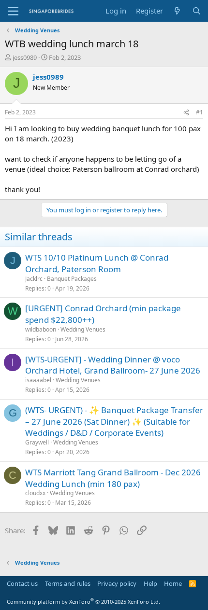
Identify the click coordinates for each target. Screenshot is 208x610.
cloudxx (35, 493)
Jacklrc (34, 279)
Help (150, 583)
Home (173, 583)
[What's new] (177, 11)
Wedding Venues (82, 329)
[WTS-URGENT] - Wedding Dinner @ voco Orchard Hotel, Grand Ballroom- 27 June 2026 (112, 365)
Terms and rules (67, 583)
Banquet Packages (72, 279)
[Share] (186, 112)
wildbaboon (40, 329)
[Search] (196, 11)
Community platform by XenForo (83, 601)
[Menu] (13, 11)
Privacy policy (116, 583)
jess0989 (25, 57)
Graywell (37, 442)
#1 (199, 112)
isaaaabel (38, 380)
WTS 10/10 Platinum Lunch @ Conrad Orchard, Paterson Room (96, 263)
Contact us (22, 583)
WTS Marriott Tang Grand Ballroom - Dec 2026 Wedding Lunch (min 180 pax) (113, 478)
